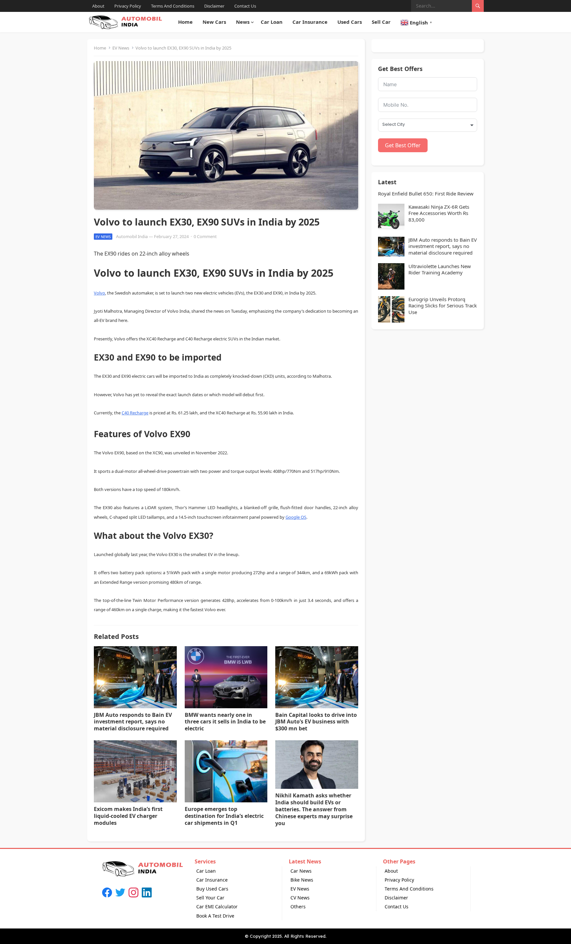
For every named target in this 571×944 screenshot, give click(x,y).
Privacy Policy (127, 6)
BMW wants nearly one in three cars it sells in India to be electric (225, 721)
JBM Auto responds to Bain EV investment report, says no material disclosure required (133, 721)
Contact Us (245, 6)
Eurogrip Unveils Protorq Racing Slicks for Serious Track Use (442, 305)
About (98, 6)
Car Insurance (309, 21)
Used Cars (349, 21)
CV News (300, 897)
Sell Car (381, 21)
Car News (301, 871)
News (242, 21)
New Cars (214, 21)
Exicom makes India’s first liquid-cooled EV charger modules (128, 815)
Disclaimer (214, 6)
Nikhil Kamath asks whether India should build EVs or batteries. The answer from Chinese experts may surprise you (314, 809)
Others (298, 906)
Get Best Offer (403, 145)
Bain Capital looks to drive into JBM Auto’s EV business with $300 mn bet (316, 721)
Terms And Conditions (172, 6)
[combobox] (427, 125)
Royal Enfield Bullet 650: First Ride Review (426, 194)
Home (185, 21)
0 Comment (205, 236)
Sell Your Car (210, 897)
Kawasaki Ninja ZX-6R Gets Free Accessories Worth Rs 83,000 (438, 213)
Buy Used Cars (212, 889)
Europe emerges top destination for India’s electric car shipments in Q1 (224, 815)
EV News (120, 48)
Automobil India (132, 236)
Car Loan (272, 21)
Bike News (301, 880)
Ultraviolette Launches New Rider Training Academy (439, 269)
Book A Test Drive (215, 916)
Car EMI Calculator (217, 906)
